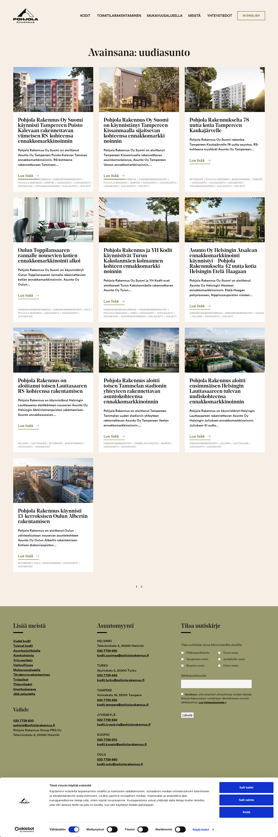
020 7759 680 (107, 759)
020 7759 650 (107, 700)
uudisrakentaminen (47, 186)
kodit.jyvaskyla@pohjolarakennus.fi (124, 724)
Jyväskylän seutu (234, 659)
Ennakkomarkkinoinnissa (34, 179)
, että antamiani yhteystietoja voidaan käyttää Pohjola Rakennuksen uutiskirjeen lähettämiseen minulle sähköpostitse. (216, 698)
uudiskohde (25, 186)
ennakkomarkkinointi (67, 179)
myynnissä (196, 179)
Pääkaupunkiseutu (197, 652)
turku (133, 313)
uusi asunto (70, 186)
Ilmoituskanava (24, 689)
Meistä (194, 15)
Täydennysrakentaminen (31, 675)
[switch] (112, 829)
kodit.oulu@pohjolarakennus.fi (120, 764)
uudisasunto (82, 182)
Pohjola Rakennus (28, 15)
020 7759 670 (107, 739)
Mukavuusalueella (164, 15)
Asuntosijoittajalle (26, 651)
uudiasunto (64, 182)
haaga (259, 313)
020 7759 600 (23, 720)
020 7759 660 (107, 720)
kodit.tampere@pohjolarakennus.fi (123, 705)
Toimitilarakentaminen (119, 15)
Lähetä (187, 715)
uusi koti (85, 186)
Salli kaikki (246, 787)
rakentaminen (241, 179)
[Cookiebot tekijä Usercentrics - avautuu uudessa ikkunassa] (24, 829)
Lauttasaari (38, 443)
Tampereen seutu (197, 659)
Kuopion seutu (195, 665)
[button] (28, 175)
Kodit (85, 15)
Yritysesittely (23, 660)
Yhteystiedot (219, 15)
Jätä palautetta (24, 694)
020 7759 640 (107, 675)
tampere (49, 182)
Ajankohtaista (23, 655)
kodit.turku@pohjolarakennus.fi (120, 680)
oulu (87, 309)
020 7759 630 (107, 651)
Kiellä (246, 812)
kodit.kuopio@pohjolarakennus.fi (122, 744)
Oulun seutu (230, 665)
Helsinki (197, 316)
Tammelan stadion (146, 443)
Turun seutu (230, 652)
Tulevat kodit (23, 646)
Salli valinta (246, 799)
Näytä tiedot (201, 829)
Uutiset (22, 72)
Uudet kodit (22, 641)
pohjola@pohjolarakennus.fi (34, 725)
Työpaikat (20, 679)
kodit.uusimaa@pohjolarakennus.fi (123, 655)
